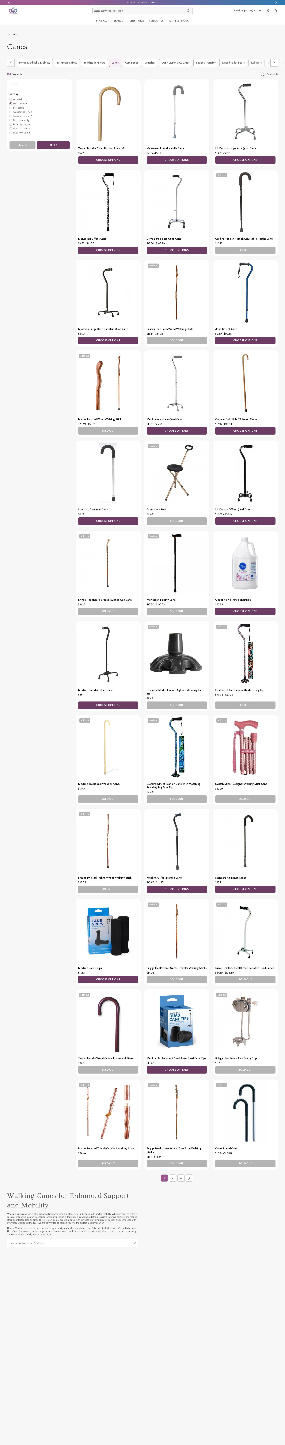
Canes (115, 62)
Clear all (22, 145)
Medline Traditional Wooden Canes (99, 784)
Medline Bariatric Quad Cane (95, 690)
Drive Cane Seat (156, 509)
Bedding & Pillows (94, 62)
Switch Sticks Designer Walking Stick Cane (241, 784)
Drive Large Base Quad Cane (164, 238)
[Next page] (189, 1178)
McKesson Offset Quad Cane (233, 509)
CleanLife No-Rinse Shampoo (233, 599)
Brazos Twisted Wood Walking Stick (100, 419)
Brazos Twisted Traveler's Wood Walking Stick (106, 1148)
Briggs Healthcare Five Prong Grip (236, 1058)
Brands (118, 21)
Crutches (150, 62)
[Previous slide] (9, 2)
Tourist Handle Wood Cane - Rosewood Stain (105, 1058)
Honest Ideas (136, 21)
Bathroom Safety (66, 62)
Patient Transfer (206, 62)
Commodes (131, 62)
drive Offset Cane (226, 329)
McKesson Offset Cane (92, 238)
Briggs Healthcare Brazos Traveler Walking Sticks (177, 968)
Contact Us (156, 21)
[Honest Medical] (13, 11)
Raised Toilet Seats (233, 62)
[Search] (188, 11)
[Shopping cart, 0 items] (275, 11)
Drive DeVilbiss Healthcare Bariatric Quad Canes (244, 968)
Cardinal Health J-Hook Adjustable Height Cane (244, 238)
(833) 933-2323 (255, 10)
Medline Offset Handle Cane (164, 877)
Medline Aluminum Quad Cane (164, 419)
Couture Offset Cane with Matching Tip (239, 690)
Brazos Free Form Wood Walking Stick (170, 329)
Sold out (245, 250)
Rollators (256, 62)
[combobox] (139, 10)
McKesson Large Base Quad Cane (235, 148)
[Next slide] (276, 2)
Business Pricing (178, 21)
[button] (274, 63)
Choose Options (108, 160)
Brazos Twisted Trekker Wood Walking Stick (105, 877)
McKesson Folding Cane (161, 599)
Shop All (101, 21)
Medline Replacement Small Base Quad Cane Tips (176, 1058)
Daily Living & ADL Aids (176, 62)
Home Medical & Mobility (34, 62)
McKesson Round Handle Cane (165, 148)
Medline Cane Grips (90, 968)
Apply (53, 145)
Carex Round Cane (226, 1148)
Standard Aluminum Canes (230, 877)
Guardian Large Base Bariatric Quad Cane (103, 329)
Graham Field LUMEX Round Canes (236, 419)
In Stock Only (271, 74)
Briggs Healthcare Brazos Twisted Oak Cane (105, 599)
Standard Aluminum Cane (93, 509)
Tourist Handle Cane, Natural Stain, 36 (101, 148)
